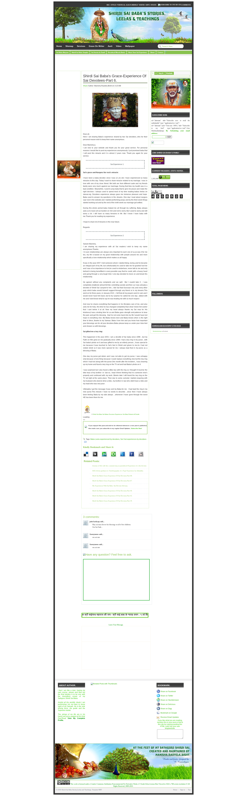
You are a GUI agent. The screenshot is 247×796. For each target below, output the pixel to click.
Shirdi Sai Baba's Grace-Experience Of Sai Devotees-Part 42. (112, 496)
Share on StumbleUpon (170, 700)
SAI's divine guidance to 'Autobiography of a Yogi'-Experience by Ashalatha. (118, 471)
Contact (160, 52)
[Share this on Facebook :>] (133, 454)
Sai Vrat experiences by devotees (133, 439)
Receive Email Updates (170, 717)
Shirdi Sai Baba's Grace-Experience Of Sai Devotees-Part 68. (112, 476)
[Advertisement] (123, 63)
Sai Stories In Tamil (98, 52)
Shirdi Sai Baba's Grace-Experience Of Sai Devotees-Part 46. (112, 491)
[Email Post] (85, 442)
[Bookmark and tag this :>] (142, 454)
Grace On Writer (96, 46)
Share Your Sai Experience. (137, 52)
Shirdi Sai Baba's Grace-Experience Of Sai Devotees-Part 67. (112, 481)
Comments (186, 5)
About (152, 52)
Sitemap (69, 46)
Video (118, 46)
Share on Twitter (167, 696)
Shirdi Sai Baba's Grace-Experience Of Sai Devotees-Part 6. (114, 78)
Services (81, 46)
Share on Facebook (168, 691)
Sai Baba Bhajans (62, 52)
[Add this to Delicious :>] (87, 454)
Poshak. (169, 73)
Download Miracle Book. (116, 52)
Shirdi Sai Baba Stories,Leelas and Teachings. (77, 790)
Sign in (182, 790)
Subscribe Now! (136, 428)
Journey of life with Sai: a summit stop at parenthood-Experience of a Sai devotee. (119, 466)
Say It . (161, 73)
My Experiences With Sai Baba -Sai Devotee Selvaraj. (110, 486)
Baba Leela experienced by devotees (104, 439)
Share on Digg (166, 709)
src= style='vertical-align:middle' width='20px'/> (128, 5)
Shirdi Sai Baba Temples (80, 52)
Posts (153, 5)
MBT (100, 790)
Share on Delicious (168, 704)
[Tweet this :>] (124, 454)
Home (59, 46)
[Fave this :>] (115, 454)
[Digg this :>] (96, 454)
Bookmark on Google (169, 713)
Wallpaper (130, 46)
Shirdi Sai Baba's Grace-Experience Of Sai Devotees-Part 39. (112, 501)
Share (85, 86)
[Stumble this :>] (105, 454)
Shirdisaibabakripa (157, 331)
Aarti (110, 46)
